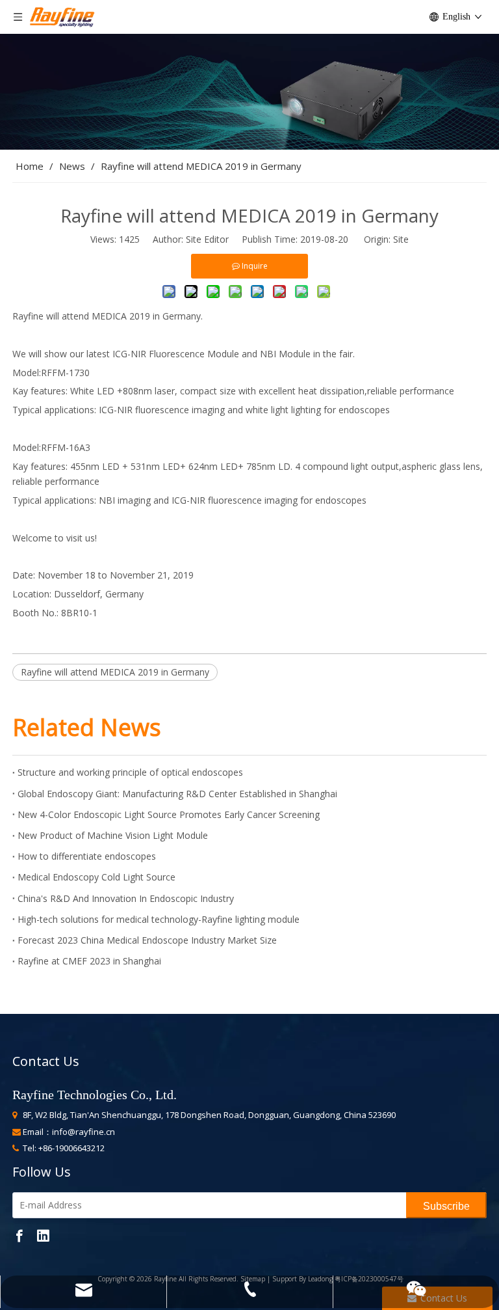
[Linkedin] (43, 1234)
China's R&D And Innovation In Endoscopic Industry (126, 898)
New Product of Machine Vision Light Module (113, 835)
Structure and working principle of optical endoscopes (130, 772)
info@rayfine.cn (83, 1132)
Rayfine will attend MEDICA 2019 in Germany (115, 672)
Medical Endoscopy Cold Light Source (96, 877)
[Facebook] (19, 1234)
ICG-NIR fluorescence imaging (163, 409)
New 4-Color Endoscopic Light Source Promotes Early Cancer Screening (169, 814)
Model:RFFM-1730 (51, 372)
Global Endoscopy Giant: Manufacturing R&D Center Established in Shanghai (177, 793)
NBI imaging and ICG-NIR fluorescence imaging (198, 500)
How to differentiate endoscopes (87, 856)
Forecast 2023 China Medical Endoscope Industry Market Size (147, 940)
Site (401, 239)
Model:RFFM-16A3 (51, 447)
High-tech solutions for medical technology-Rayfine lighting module (159, 919)
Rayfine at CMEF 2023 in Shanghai (89, 961)
